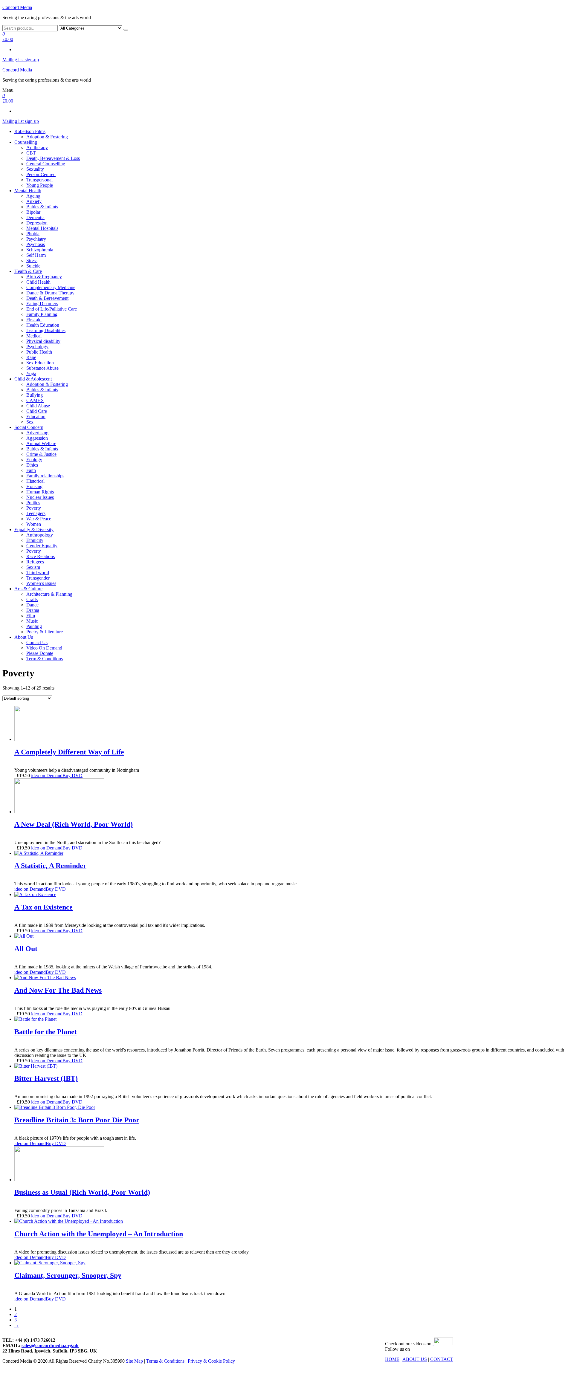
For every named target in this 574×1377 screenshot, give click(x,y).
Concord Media (17, 7)
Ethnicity (34, 540)
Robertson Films (29, 131)
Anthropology (39, 534)
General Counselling (45, 163)
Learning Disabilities (45, 330)
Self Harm (36, 255)
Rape (31, 357)
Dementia (35, 217)
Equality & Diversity (34, 529)
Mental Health (27, 190)
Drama (32, 610)
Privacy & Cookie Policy (211, 1361)
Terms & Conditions (165, 1361)
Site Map (134, 1361)
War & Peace (38, 518)
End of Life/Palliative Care (51, 308)
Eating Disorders (42, 303)
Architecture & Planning (49, 594)
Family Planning (41, 314)
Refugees (35, 561)
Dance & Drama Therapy (50, 292)
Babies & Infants (42, 206)
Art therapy (37, 147)
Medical (34, 335)
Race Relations (40, 556)
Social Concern (28, 427)
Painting (34, 626)
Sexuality (35, 169)
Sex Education (40, 362)
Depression (37, 222)
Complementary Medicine (50, 287)
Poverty (33, 508)
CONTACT (441, 1359)
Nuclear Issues (40, 497)
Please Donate (39, 653)
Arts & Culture (28, 588)
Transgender (38, 577)
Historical (35, 481)
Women (33, 524)
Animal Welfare (41, 443)
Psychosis (35, 244)
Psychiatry (36, 239)
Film (30, 615)
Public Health (39, 351)
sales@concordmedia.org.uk (50, 1345)
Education (35, 416)
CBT (31, 152)
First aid (34, 319)
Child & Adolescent (33, 378)
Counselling (25, 142)
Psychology (37, 346)
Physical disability (43, 341)
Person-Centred (41, 174)
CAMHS (35, 400)
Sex (29, 421)
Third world (37, 572)
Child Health (38, 282)
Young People (39, 185)
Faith (31, 470)
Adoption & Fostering (47, 136)
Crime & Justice (41, 454)
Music (32, 620)
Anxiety (34, 201)
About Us (23, 637)
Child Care (36, 411)
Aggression (37, 438)
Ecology (34, 459)
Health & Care (28, 271)
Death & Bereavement (47, 298)
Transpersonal (39, 179)
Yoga (31, 373)
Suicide (33, 265)
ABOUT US (414, 1359)
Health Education (42, 325)
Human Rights (40, 491)
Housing (34, 486)
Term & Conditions (44, 658)
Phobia (32, 233)
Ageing (33, 195)
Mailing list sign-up (20, 59)
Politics (33, 502)
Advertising (37, 432)
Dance (32, 604)
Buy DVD (72, 775)
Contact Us (37, 642)
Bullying (34, 395)
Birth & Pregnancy (44, 276)
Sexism (33, 567)
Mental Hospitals (42, 228)
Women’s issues (41, 583)
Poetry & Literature (44, 631)
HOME (392, 1359)
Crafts (32, 599)
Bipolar (33, 212)
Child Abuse (38, 405)
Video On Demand (44, 647)
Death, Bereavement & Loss (53, 158)
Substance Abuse (42, 368)
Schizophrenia (39, 249)
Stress (31, 260)
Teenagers (35, 513)
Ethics (32, 464)
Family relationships (45, 475)
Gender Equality (41, 545)
